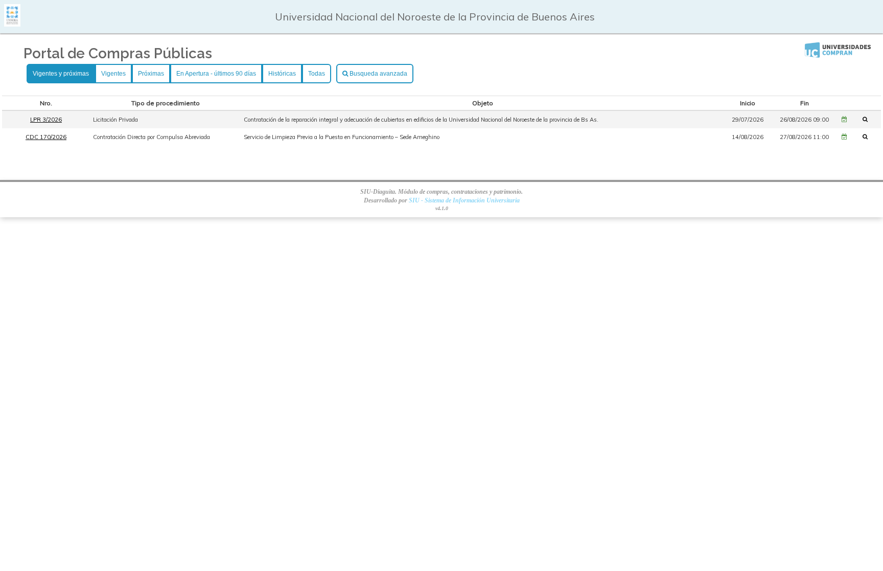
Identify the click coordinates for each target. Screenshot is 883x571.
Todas (316, 73)
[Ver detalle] (868, 119)
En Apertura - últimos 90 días (216, 73)
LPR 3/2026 (46, 119)
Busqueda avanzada (377, 73)
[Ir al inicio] (12, 22)
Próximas (151, 73)
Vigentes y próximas (61, 73)
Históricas (282, 73)
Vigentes (113, 73)
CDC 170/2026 (46, 137)
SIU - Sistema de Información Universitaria (464, 200)
